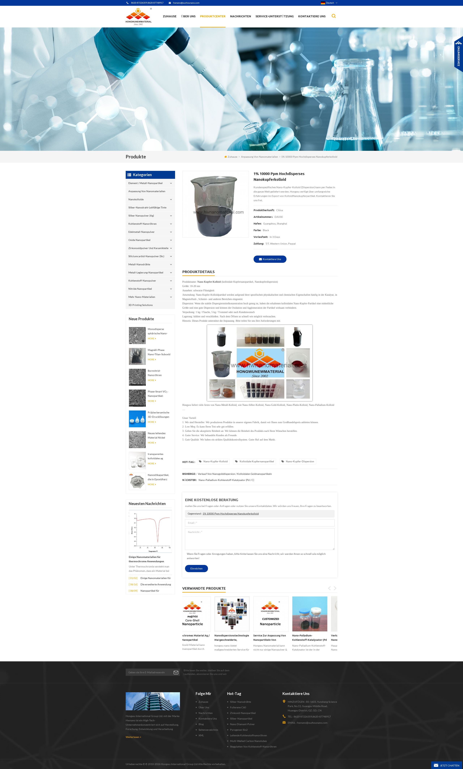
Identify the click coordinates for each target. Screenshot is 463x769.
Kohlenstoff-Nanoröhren (219, 23)
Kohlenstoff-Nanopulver (142, 280)
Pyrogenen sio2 (239, 729)
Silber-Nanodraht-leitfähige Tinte (217, 24)
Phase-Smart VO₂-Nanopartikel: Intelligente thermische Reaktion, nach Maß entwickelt (159, 394)
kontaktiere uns (272, 259)
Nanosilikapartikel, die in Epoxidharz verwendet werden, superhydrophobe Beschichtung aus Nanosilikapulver (158, 477)
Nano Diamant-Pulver (242, 724)
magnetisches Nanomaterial (248, 23)
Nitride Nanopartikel (140, 288)
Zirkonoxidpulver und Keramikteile (219, 22)
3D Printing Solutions (140, 304)
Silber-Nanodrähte (240, 701)
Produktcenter (213, 16)
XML (201, 735)
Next (335, 588)
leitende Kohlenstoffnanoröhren (248, 735)
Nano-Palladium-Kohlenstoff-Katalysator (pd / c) (226, 479)
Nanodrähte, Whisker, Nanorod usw (249, 26)
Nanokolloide (136, 199)
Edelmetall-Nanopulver (141, 231)
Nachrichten (240, 16)
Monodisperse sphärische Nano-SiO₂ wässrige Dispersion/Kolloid (158, 331)
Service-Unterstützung (275, 16)
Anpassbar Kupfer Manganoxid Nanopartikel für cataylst (316, 638)
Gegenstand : (223, 513)
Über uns (188, 16)
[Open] (458, 54)
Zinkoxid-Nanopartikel (243, 712)
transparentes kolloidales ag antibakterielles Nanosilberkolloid (158, 456)
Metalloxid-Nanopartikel (245, 24)
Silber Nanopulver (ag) (141, 215)
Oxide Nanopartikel (139, 239)
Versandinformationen (194, 24)
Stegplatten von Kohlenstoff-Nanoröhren (253, 746)
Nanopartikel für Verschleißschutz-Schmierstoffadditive (152, 591)
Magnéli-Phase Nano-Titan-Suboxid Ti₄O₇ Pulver (159, 352)
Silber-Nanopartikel (241, 718)
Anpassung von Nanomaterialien (211, 26)
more (151, 338)
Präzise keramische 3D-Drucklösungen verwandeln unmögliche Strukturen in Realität (160, 415)
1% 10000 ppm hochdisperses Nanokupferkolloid (231, 513)
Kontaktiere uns (312, 16)
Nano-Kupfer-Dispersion (300, 461)
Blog (201, 724)
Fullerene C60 (238, 707)
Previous (329, 588)
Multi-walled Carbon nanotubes (248, 740)
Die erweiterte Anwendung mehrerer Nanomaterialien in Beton (156, 585)
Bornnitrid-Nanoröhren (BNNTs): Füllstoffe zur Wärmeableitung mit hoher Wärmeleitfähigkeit (159, 373)
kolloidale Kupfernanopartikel (257, 461)
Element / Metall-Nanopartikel (145, 183)
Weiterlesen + (133, 736)
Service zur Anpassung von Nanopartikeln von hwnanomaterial (200, 638)
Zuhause (170, 16)
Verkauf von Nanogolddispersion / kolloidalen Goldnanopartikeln (235, 473)
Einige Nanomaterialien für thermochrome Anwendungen (146, 559)
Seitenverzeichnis (208, 729)
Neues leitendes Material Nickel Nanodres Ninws (157, 436)
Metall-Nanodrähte (139, 264)
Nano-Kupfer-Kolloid (215, 461)
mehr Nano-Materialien (141, 296)
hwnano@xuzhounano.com (186, 2)
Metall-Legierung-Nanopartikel (145, 272)
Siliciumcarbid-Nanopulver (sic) (146, 256)
